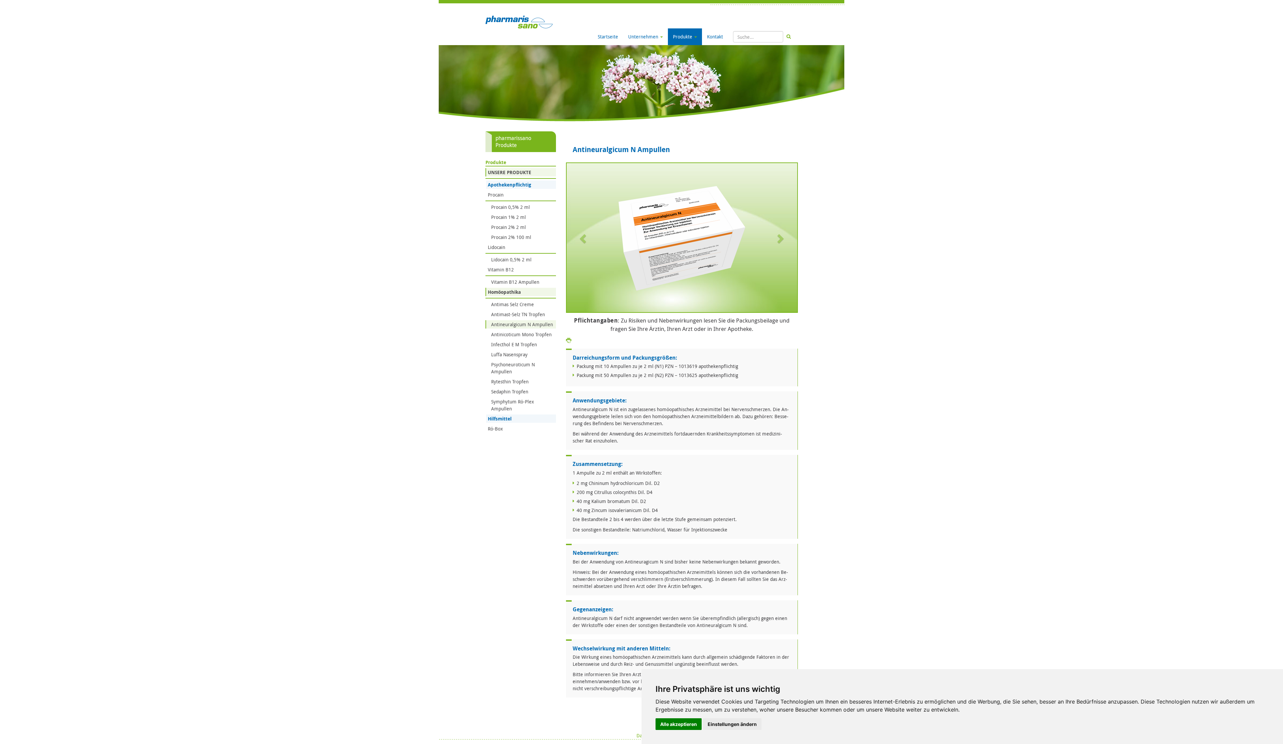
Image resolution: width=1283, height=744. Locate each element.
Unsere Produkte (509, 172)
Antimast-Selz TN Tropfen (518, 314)
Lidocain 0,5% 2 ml (511, 259)
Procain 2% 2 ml (508, 227)
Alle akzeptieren (678, 724)
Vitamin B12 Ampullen (515, 282)
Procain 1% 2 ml (508, 217)
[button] (584, 238)
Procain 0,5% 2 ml (510, 207)
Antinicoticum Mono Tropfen (521, 334)
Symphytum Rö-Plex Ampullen (512, 405)
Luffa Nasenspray (509, 354)
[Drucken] (568, 340)
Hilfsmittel (500, 418)
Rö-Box (495, 428)
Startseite (608, 36)
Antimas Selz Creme (512, 304)
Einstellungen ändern (732, 724)
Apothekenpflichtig (509, 184)
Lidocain (496, 247)
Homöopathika (504, 292)
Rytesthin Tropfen (510, 381)
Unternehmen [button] (644, 36)
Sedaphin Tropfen (509, 391)
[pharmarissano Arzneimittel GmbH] (519, 21)
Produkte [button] (683, 36)
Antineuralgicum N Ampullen (522, 324)
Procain (496, 195)
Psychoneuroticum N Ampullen (513, 368)
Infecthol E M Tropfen (514, 344)
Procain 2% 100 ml (511, 237)
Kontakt (715, 36)
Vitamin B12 (501, 269)
